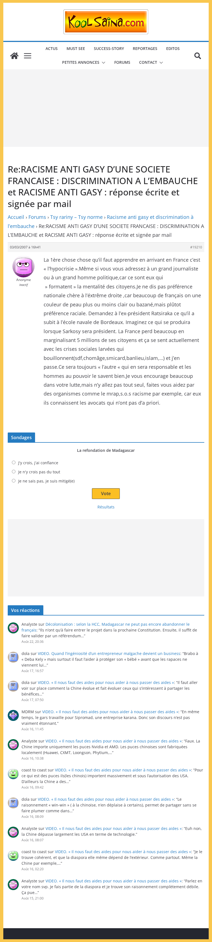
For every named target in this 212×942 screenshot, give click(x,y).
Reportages (145, 48)
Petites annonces (80, 62)
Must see (76, 48)
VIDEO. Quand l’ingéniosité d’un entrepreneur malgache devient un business (109, 653)
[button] (102, 63)
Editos (173, 48)
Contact (148, 62)
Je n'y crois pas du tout (39, 471)
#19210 (196, 247)
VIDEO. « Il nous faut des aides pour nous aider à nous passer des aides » (106, 682)
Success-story (109, 48)
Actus (52, 48)
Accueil (16, 217)
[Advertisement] (106, 108)
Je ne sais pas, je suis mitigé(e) (46, 481)
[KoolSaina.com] (14, 55)
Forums (122, 62)
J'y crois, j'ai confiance (38, 462)
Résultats (106, 507)
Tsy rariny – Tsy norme (76, 217)
